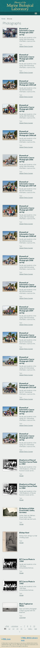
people (21, 476)
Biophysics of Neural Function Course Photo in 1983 (28, 462)
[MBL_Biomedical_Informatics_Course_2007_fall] (10, 192)
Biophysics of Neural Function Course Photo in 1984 (28, 486)
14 (17, 629)
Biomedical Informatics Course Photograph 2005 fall (27, 83)
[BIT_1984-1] (10, 570)
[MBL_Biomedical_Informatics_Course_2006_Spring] (10, 166)
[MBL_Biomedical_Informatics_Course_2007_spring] (10, 216)
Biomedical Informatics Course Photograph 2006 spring (26, 158)
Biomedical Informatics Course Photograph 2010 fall (27, 335)
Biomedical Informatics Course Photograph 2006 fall (27, 133)
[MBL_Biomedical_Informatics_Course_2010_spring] (10, 365)
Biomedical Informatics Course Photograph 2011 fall (27, 385)
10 (34, 626)
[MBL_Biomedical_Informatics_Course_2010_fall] (10, 342)
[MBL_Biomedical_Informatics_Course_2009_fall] (10, 291)
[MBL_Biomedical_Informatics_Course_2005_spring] (10, 114)
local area (22, 617)
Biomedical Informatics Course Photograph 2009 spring (26, 310)
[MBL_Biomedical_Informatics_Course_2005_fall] (10, 89)
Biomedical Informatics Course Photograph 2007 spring (26, 209)
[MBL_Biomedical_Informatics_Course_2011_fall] (10, 393)
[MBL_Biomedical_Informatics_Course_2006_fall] (10, 139)
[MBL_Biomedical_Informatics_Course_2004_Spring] (10, 63)
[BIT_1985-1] (10, 592)
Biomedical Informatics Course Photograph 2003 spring (26, 31)
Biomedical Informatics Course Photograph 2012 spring (26, 437)
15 (21, 629)
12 (9, 629)
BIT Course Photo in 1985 (27, 582)
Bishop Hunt (24, 533)
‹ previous (14, 626)
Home (3, 19)
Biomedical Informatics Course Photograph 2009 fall (27, 285)
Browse (9, 19)
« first (7, 626)
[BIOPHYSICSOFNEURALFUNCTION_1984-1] (10, 494)
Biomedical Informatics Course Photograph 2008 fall (27, 234)
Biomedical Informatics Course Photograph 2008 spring (26, 259)
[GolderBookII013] (10, 611)
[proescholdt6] (10, 516)
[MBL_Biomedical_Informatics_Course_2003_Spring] (10, 37)
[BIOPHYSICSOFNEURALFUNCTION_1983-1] (10, 470)
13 (13, 629)
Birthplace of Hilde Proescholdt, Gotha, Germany (27, 510)
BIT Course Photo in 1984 (27, 560)
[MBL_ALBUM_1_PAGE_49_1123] (10, 551)
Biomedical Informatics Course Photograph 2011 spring (26, 411)
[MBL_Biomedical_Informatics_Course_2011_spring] (10, 416)
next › (30, 629)
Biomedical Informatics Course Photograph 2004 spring (26, 58)
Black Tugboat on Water (26, 605)
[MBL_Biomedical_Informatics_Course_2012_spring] (10, 443)
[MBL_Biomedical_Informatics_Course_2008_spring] (10, 265)
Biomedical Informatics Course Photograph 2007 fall (27, 184)
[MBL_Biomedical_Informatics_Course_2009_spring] (10, 315)
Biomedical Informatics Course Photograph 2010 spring (26, 360)
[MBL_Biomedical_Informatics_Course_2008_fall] (10, 240)
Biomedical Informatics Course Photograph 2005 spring (26, 108)
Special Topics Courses (26, 46)
